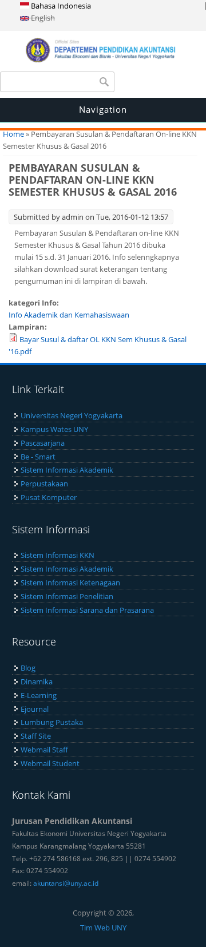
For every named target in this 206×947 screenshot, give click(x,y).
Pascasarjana (43, 443)
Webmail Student (50, 763)
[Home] (103, 59)
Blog (28, 668)
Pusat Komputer (49, 497)
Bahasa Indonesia (60, 6)
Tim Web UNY (103, 927)
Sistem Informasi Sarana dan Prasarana (87, 610)
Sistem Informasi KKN (57, 555)
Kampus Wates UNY (54, 429)
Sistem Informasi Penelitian (67, 596)
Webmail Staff (44, 749)
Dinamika (37, 681)
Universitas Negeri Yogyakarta (71, 415)
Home (13, 134)
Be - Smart (38, 456)
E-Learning (39, 695)
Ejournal (35, 709)
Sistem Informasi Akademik (67, 470)
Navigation (103, 109)
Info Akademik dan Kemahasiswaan (69, 315)
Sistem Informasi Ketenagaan (70, 582)
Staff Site (36, 736)
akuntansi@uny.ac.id (65, 883)
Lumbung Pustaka (52, 722)
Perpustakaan (44, 483)
